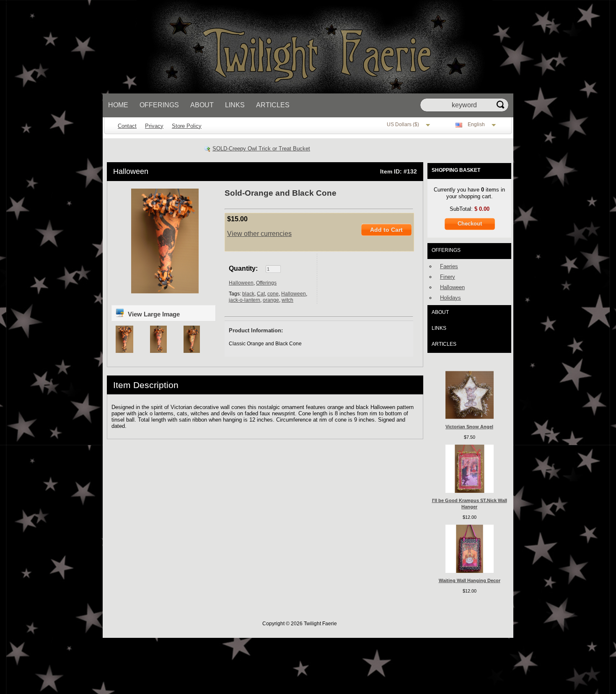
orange (271, 300)
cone (273, 294)
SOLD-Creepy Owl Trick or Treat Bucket (261, 148)
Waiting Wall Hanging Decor (469, 580)
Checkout (470, 223)
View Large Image (153, 314)
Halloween (130, 171)
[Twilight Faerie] (302, 91)
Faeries (449, 266)
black (248, 294)
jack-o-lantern (244, 300)
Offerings (159, 105)
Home (118, 105)
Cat (261, 294)
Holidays (450, 298)
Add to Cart (386, 229)
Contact (127, 126)
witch (287, 300)
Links (235, 105)
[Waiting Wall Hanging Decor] (469, 571)
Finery (447, 277)
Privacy (154, 126)
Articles (273, 105)
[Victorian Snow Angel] (469, 417)
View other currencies (259, 233)
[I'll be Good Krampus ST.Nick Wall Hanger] (469, 491)
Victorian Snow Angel (469, 426)
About (202, 105)
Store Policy (187, 126)
